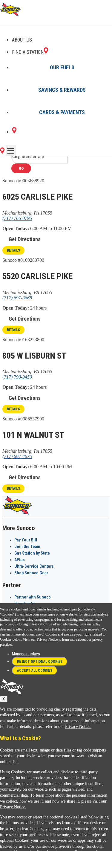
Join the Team (27, 546)
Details (13, 250)
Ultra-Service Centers (34, 566)
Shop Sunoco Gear (31, 572)
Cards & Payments (62, 112)
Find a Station (28, 52)
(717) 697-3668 (17, 297)
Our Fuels (62, 67)
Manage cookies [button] (26, 653)
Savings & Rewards (62, 90)
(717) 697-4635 (17, 456)
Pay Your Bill (25, 540)
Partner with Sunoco (32, 597)
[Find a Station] (14, 132)
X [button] (3, 699)
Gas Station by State (32, 553)
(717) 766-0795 (17, 218)
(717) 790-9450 (17, 376)
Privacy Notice (47, 639)
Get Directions (25, 239)
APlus (19, 559)
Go (21, 168)
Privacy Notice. (78, 726)
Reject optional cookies (39, 661)
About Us (22, 40)
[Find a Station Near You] (2, 152)
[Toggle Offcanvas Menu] (11, 150)
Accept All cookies (34, 670)
